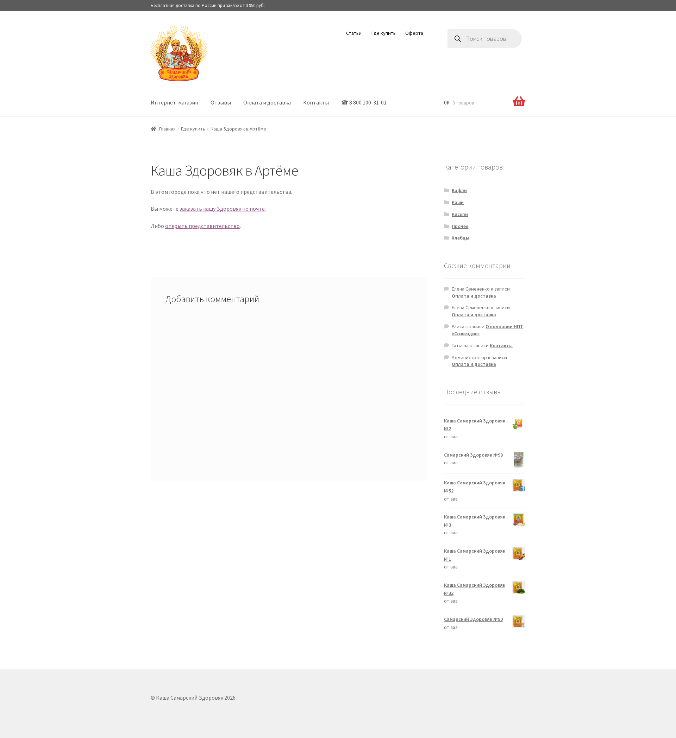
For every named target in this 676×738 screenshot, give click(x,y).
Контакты (316, 102)
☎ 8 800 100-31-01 (364, 102)
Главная (167, 129)
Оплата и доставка (267, 102)
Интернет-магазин (174, 102)
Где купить (383, 33)
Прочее (460, 226)
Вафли (459, 190)
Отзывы (221, 102)
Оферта (414, 33)
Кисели (460, 214)
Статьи (354, 33)
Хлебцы (460, 238)
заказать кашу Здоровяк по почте (222, 208)
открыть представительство (202, 225)
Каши (458, 202)
